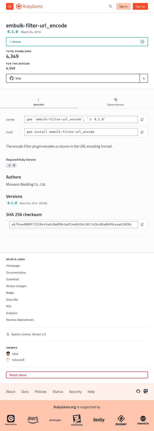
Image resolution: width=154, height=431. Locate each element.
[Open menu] (10, 6)
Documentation (16, 272)
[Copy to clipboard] (142, 119)
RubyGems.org (65, 407)
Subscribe (12, 299)
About (10, 391)
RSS (8, 306)
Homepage (13, 265)
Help (91, 391)
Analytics (12, 313)
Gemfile (10, 119)
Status (58, 391)
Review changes (16, 286)
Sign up (140, 6)
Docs (25, 391)
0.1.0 (12, 203)
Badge (10, 292)
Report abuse (17, 375)
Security (75, 391)
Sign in (123, 6)
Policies (41, 391)
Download (12, 279)
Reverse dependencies (20, 319)
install (9, 132)
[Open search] (110, 6)
